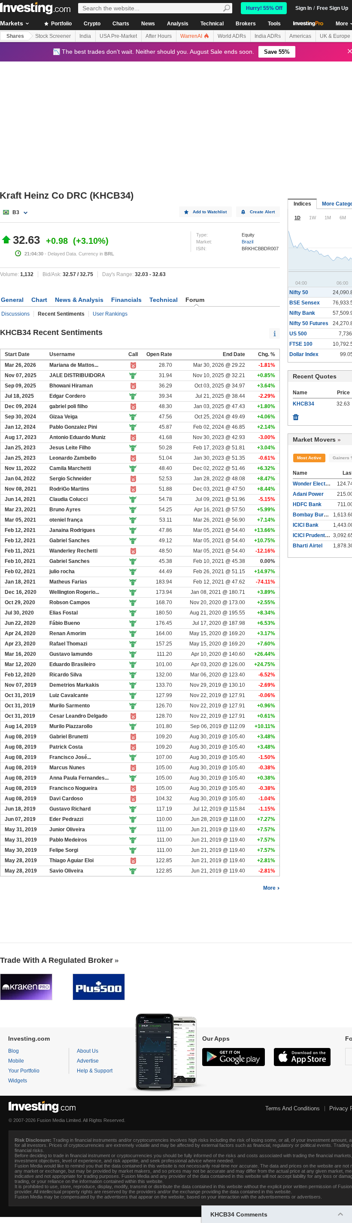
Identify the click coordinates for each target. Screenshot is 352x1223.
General (12, 299)
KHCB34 (303, 404)
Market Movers (314, 439)
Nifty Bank (302, 313)
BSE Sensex (304, 303)
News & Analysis (79, 299)
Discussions (15, 314)
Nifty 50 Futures (308, 323)
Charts (120, 24)
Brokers (246, 24)
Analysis (177, 24)
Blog (13, 1051)
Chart (39, 299)
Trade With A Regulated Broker (56, 960)
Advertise (88, 1061)
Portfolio (61, 24)
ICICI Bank (306, 525)
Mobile (16, 1061)
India (85, 36)
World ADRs (232, 36)
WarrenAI (191, 36)
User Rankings (110, 314)
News (148, 24)
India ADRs (268, 36)
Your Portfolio (23, 1071)
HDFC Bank (307, 504)
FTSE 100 (301, 344)
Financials (126, 299)
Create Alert (262, 211)
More (269, 888)
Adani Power (308, 494)
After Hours (159, 36)
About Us (87, 1051)
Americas (300, 36)
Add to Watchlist (210, 211)
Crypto (92, 24)
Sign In (303, 8)
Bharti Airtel (307, 546)
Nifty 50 (298, 292)
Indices (302, 204)
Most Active (309, 457)
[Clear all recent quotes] (296, 415)
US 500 (298, 334)
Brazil (247, 241)
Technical (212, 24)
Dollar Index (304, 354)
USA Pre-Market (118, 36)
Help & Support (94, 1071)
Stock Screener (53, 36)
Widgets (17, 1081)
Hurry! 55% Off (264, 8)
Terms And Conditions (292, 1108)
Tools (274, 24)
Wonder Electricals (316, 484)
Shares (15, 36)
